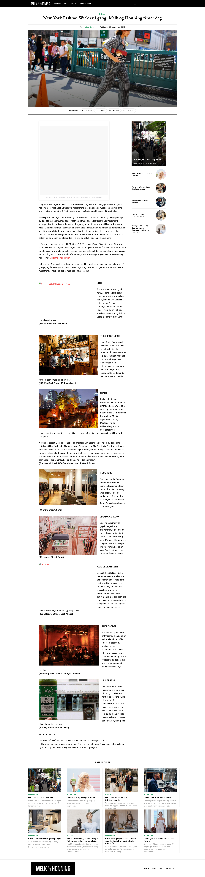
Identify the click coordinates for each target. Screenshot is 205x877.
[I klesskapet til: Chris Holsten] (161, 202)
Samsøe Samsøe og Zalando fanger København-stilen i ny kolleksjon (140, 229)
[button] (135, 4)
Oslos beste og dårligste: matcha (142, 174)
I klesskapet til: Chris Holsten (157, 797)
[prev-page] (158, 124)
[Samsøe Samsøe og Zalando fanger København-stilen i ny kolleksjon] (161, 229)
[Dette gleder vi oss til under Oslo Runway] (160, 821)
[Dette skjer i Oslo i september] (149, 143)
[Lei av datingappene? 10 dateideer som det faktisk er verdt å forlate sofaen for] (121, 821)
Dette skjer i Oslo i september (147, 159)
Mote (108, 794)
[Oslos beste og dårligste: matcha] (161, 174)
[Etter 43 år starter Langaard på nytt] (161, 215)
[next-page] (162, 124)
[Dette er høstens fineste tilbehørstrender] (161, 188)
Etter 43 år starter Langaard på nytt (139, 215)
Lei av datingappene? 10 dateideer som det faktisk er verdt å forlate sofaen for (120, 841)
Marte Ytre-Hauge (138, 163)
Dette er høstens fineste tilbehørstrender (142, 188)
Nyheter (102, 14)
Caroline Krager (88, 27)
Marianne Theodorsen (59, 258)
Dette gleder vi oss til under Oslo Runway (159, 839)
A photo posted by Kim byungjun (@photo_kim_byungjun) (64, 197)
